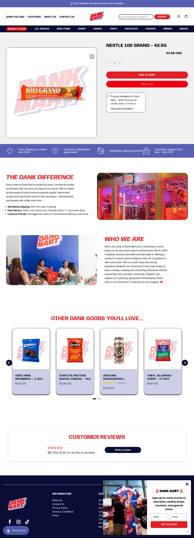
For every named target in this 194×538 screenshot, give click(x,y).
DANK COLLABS (15, 17)
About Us (57, 500)
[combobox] (136, 16)
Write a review (123, 449)
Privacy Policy (60, 508)
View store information (122, 108)
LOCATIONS (34, 17)
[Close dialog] (187, 484)
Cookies (151, 29)
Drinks (167, 29)
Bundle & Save (17, 29)
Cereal (98, 29)
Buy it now (147, 84)
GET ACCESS (169, 524)
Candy (82, 29)
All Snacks (42, 29)
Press (55, 515)
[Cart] (186, 16)
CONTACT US (66, 17)
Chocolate (131, 29)
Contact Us (58, 504)
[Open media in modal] (92, 56)
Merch (184, 29)
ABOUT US (50, 17)
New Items (63, 29)
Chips (113, 29)
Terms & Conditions (62, 511)
